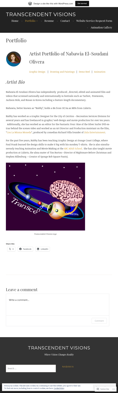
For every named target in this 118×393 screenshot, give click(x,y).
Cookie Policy (59, 388)
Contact (65, 20)
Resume (49, 20)
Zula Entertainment (94, 132)
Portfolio (30, 20)
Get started (82, 3)
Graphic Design (37, 71)
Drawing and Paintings (62, 71)
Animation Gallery (101, 27)
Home (15, 20)
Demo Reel (84, 71)
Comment (99, 321)
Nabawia (68, 366)
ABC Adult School (73, 148)
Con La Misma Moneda (19, 132)
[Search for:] (31, 368)
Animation (99, 71)
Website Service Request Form (94, 20)
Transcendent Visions (41, 14)
